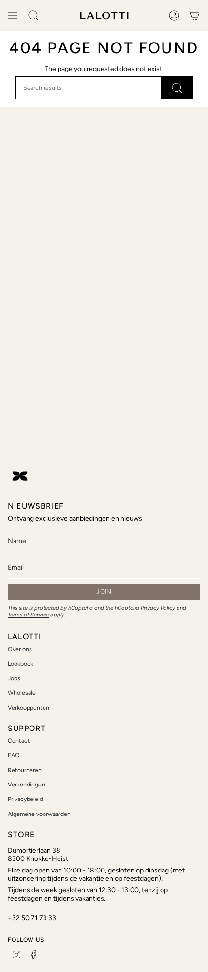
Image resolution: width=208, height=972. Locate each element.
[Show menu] (12, 15)
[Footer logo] (20, 476)
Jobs (14, 678)
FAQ (14, 754)
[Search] (177, 87)
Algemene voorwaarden (39, 813)
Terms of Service (28, 614)
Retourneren (25, 769)
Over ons (20, 649)
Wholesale (22, 692)
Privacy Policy (158, 607)
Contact (19, 740)
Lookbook (20, 663)
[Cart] (194, 15)
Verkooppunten (28, 707)
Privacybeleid (25, 798)
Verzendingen (26, 784)
